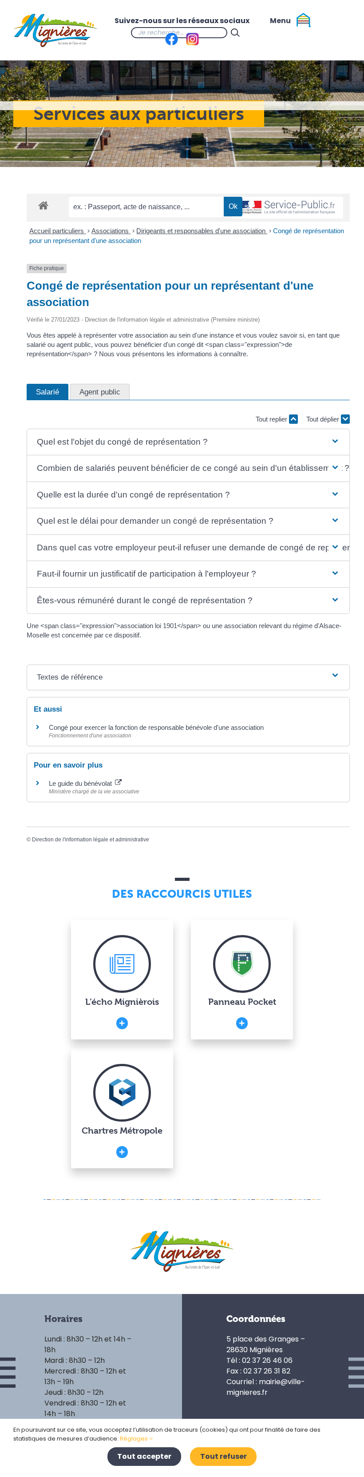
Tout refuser (223, 1456)
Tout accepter (144, 1456)
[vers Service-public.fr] (287, 208)
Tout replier (272, 419)
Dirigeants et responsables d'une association (201, 231)
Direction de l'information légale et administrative (90, 839)
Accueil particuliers (57, 231)
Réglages (134, 1438)
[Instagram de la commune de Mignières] (278, 32)
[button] (188, 442)
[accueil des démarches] (43, 205)
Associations (111, 231)
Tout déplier (323, 419)
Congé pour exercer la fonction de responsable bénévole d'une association (156, 727)
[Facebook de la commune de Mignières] (261, 32)
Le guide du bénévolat (81, 783)
